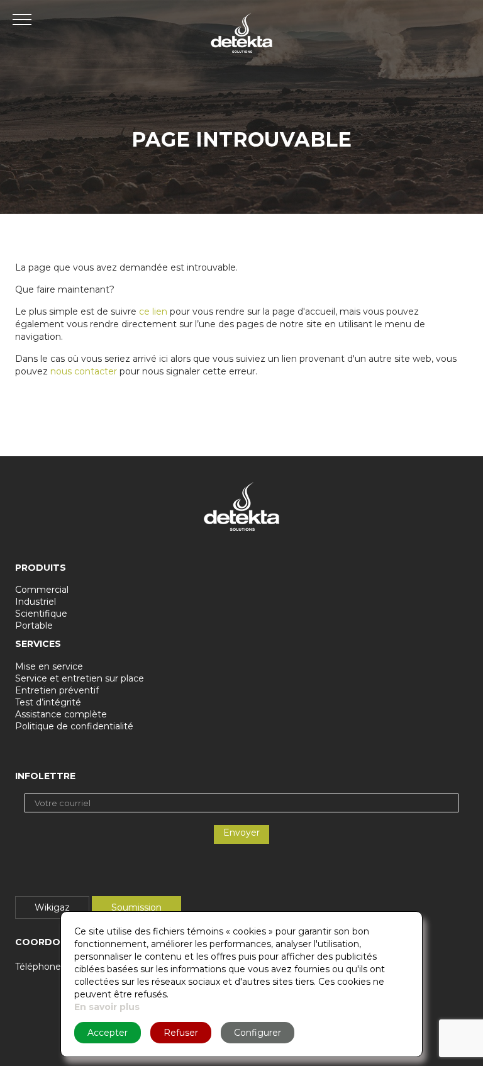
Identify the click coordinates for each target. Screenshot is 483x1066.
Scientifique (41, 613)
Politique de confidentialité (74, 726)
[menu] (25, 18)
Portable (34, 625)
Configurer (257, 1032)
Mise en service (49, 666)
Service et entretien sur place (79, 678)
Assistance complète (61, 714)
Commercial (42, 589)
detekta (241, 33)
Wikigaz (52, 907)
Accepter (107, 1032)
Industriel (35, 601)
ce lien (153, 311)
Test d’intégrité (48, 702)
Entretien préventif (57, 690)
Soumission (136, 907)
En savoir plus (107, 1007)
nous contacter (83, 371)
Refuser (181, 1032)
